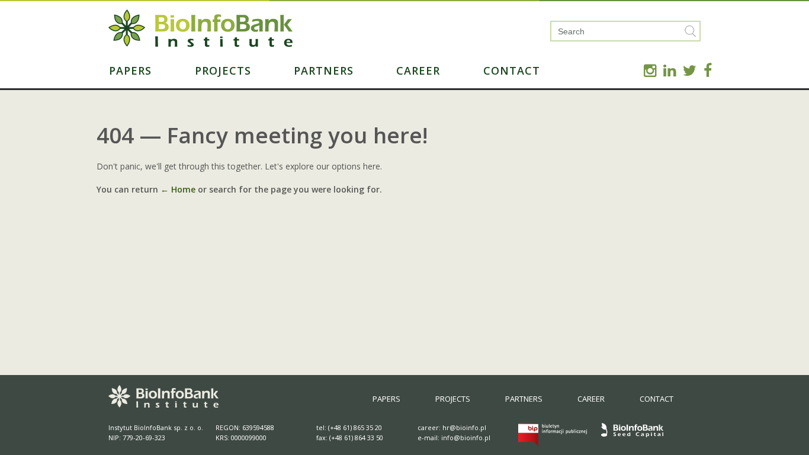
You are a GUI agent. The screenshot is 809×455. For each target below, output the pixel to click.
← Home (177, 189)
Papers (130, 70)
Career (418, 70)
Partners (324, 70)
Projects (223, 70)
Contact (511, 70)
